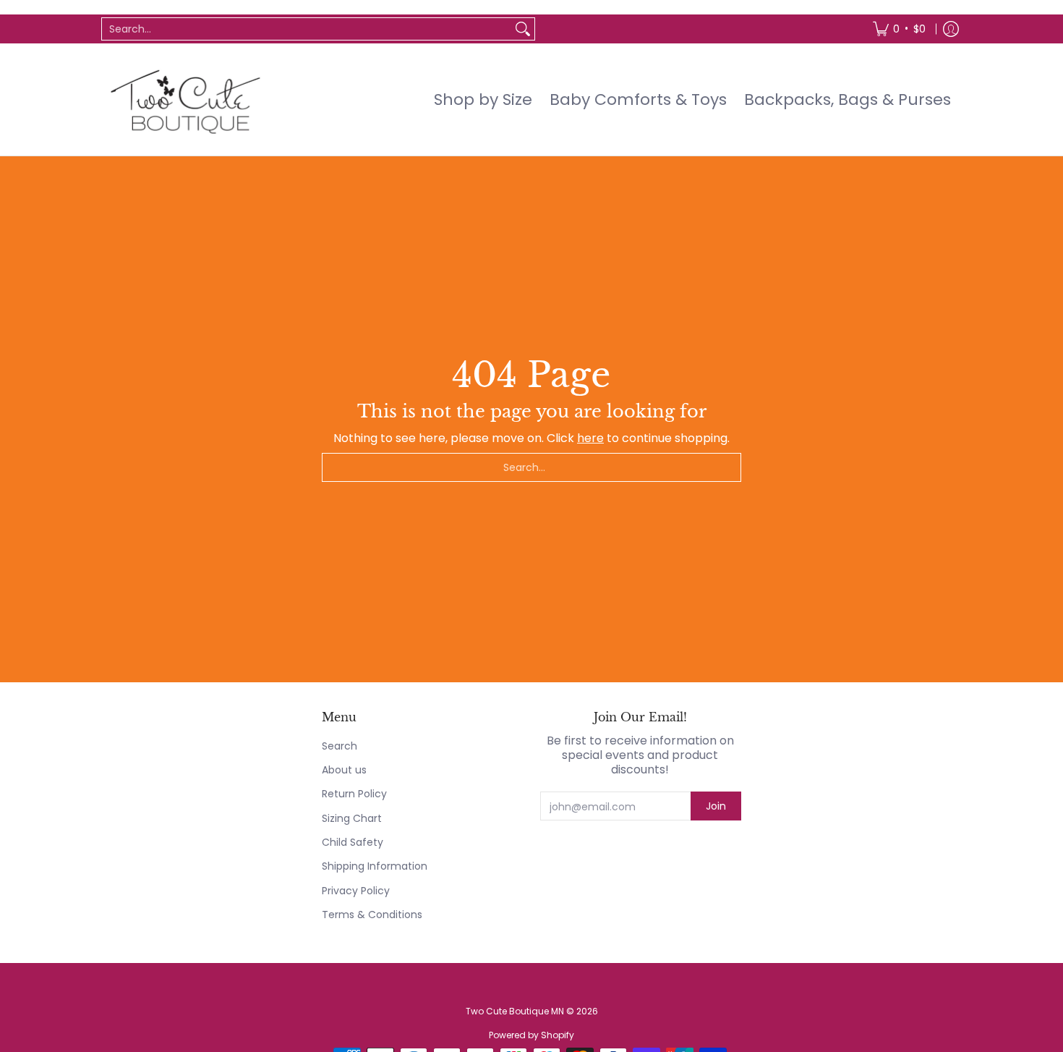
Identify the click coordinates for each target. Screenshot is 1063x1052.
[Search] (522, 29)
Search (339, 746)
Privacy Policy (356, 890)
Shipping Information (374, 866)
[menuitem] (899, 28)
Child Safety (352, 842)
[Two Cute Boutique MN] (184, 99)
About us (344, 770)
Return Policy (354, 793)
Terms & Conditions (372, 914)
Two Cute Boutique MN (515, 1011)
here (590, 438)
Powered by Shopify (531, 1035)
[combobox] (306, 29)
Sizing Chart (352, 818)
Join (716, 806)
